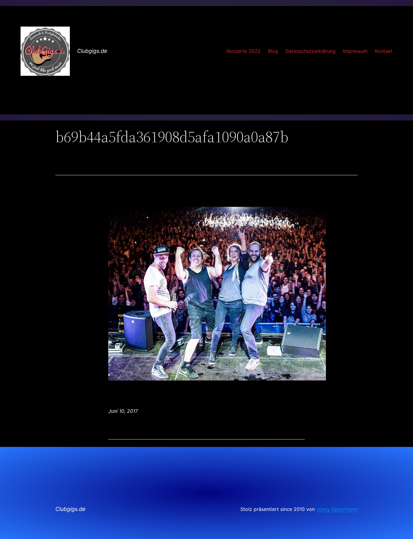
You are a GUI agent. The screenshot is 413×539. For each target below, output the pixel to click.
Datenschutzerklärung (310, 51)
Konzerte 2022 (243, 51)
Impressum (355, 51)
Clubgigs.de (92, 51)
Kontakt (383, 51)
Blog (273, 51)
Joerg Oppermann (337, 509)
